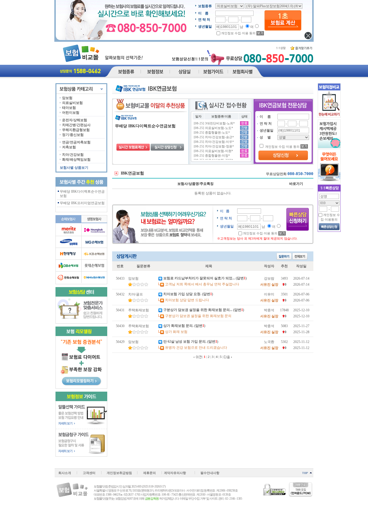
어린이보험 (70, 113)
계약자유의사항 (175, 473)
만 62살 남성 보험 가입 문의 (184, 342)
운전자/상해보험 (74, 120)
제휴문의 (149, 473)
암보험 (67, 98)
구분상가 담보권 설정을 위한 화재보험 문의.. (197, 310)
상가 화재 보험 (176, 332)
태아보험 (69, 108)
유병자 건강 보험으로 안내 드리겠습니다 (196, 348)
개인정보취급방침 (119, 473)
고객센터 (89, 473)
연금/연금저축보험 (76, 142)
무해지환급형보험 (76, 130)
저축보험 (69, 147)
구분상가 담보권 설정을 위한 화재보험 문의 (198, 316)
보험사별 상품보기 (74, 168)
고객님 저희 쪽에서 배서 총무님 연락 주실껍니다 (202, 284)
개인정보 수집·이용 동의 (238, 33)
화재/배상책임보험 (76, 160)
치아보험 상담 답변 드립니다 (187, 300)
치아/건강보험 (73, 155)
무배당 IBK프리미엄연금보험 (82, 203)
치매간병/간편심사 (76, 125)
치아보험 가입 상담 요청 (181, 294)
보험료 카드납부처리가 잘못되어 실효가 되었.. (198, 278)
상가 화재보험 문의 (178, 326)
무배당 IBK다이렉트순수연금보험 (145, 126)
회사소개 (64, 473)
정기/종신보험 (73, 135)
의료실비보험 (72, 103)
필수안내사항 (209, 473)
